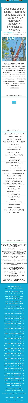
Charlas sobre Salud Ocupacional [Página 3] (14, 360)
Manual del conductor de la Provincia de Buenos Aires (14, 257)
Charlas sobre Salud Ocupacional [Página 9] (14, 383)
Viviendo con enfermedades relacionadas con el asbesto (14, 260)
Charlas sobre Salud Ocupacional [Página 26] (14, 350)
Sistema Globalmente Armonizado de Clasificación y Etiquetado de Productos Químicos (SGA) (14, 268)
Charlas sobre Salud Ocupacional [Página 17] (14, 326)
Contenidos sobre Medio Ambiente (14, 385)
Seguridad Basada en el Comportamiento (13, 170)
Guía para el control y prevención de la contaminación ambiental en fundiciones (14, 280)
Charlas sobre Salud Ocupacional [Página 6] (14, 375)
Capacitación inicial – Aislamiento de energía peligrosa (14, 272)
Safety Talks (13, 165)
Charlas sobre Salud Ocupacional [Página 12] (14, 313)
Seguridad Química (13, 194)
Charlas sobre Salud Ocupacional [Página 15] (14, 321)
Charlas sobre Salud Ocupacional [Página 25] (14, 348)
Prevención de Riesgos (12, 162)
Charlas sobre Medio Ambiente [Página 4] (14, 293)
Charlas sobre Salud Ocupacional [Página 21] (14, 338)
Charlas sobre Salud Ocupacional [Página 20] (14, 336)
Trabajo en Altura (12, 204)
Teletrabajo (13, 199)
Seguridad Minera (13, 189)
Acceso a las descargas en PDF (14, 286)
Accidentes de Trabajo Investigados (12, 134)
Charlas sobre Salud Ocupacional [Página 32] (14, 368)
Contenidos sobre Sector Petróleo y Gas (14, 390)
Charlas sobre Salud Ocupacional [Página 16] (14, 323)
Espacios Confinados (13, 149)
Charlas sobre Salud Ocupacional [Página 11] (14, 311)
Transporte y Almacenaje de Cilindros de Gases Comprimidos (14, 264)
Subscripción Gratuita (10, 397)
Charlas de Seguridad (7, 32)
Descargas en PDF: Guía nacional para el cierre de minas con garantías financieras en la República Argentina (14, 245)
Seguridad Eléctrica (12, 175)
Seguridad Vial (12, 196)
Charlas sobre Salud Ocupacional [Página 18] (14, 328)
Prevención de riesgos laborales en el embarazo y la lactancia (14, 276)
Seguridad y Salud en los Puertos (14, 249)
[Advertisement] (14, 115)
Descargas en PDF (12, 139)
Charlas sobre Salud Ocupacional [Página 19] (14, 331)
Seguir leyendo (14, 87)
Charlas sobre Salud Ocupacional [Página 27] (14, 353)
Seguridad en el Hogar (13, 178)
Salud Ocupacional (12, 168)
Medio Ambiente (12, 160)
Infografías (12, 157)
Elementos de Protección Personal (12, 141)
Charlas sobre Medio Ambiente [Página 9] (14, 306)
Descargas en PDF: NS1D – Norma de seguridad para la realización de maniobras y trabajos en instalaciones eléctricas (14, 19)
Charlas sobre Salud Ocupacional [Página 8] (14, 380)
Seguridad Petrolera (12, 191)
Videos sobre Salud (13, 212)
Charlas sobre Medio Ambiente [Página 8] (14, 303)
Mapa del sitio (20, 397)
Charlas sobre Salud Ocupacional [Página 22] (14, 341)
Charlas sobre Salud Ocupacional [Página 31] (14, 365)
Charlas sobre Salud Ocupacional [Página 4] (14, 370)
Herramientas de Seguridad (12, 155)
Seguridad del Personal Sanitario (13, 173)
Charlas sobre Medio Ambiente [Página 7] (14, 301)
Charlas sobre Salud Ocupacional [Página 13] (14, 316)
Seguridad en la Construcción (12, 181)
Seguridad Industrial (12, 186)
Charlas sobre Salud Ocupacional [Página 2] (14, 333)
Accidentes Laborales (12, 136)
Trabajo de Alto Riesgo (12, 202)
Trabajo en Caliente (13, 207)
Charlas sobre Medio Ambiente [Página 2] (14, 288)
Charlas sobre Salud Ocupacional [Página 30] (14, 363)
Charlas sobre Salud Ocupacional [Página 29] (14, 358)
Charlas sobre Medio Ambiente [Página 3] (14, 291)
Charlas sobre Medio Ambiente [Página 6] (14, 298)
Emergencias (12, 144)
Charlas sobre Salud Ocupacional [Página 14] (14, 318)
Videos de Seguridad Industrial (12, 210)
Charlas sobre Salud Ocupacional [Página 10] (14, 308)
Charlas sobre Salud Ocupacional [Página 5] (14, 373)
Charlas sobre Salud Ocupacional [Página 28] (14, 355)
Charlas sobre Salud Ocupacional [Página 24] (14, 345)
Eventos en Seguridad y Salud (13, 152)
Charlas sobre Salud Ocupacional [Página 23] (14, 343)
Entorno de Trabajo (12, 147)
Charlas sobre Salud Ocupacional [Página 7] (14, 378)
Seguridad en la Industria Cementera (13, 183)
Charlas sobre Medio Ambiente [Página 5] (14, 296)
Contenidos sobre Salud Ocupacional (14, 388)
